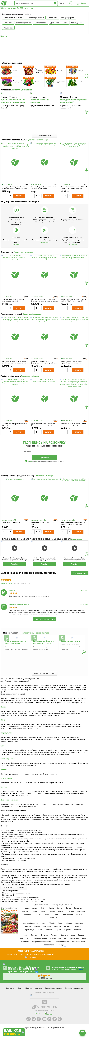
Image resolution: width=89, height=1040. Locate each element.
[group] (16, 643)
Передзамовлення (62, 942)
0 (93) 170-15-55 (27, 969)
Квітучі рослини (41, 23)
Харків (51, 908)
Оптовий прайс (48, 945)
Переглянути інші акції (22, 90)
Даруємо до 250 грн (58, 938)
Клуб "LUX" (24, 938)
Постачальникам (78, 942)
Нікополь (27, 914)
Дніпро (68, 908)
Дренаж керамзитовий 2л (11, 523)
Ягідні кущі (8, 23)
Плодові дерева (67, 18)
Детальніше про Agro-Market (14, 887)
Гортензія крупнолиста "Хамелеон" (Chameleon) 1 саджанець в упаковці (44, 424)
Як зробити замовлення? (41, 942)
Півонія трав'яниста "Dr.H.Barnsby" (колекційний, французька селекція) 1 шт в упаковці (44, 300)
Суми (56, 914)
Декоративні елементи (9, 800)
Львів (43, 911)
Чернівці (67, 926)
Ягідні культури (6, 733)
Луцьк (71, 911)
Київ (42, 908)
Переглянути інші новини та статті (34, 633)
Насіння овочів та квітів (13, 18)
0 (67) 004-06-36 (28, 972)
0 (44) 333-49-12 (14, 969)
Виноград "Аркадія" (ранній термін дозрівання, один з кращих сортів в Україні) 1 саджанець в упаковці (14, 362)
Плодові (4, 720)
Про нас (34, 935)
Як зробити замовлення (74, 988)
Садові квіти (52, 18)
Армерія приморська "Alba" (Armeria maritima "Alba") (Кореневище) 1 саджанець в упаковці (73, 300)
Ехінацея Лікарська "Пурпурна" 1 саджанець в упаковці (13, 300)
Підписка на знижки (39, 938)
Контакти (44, 935)
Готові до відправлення (35, 18)
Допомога (25, 942)
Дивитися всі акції (44, 135)
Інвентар (4, 787)
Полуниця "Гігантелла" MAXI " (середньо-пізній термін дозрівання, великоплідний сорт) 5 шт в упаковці (44, 362)
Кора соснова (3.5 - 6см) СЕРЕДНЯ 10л (43, 523)
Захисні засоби (6, 778)
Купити (19, 196)
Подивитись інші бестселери (37, 140)
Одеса (59, 908)
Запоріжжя (78, 908)
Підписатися (44, 458)
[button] (86, 76)
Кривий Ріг (62, 911)
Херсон (34, 911)
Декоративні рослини (58, 23)
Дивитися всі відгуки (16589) (44, 619)
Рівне (47, 914)
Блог (25, 935)
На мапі (81, 969)
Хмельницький (67, 914)
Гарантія (54, 935)
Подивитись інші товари (44, 476)
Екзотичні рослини (23, 23)
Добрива (4, 770)
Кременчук (29, 930)
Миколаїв (81, 911)
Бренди (60, 945)
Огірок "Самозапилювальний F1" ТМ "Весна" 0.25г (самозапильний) (74, 188)
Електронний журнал (53, 988)
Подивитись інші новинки (23, 252)
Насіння (3, 707)
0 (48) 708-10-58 (14, 972)
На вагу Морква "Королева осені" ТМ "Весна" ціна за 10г (43, 188)
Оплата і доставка (67, 935)
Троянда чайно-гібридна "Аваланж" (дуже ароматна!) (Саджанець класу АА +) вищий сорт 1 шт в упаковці (14, 188)
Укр (60, 3)
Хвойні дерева (76, 23)
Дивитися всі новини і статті (44, 673)
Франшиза (10, 988)
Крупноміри (8, 28)
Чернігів (79, 914)
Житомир (53, 918)
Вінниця (52, 911)
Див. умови (16, 244)
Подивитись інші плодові (32, 314)
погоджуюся (34, 461)
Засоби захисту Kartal (77, 938)
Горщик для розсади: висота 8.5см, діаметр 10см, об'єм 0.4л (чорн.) (73, 523)
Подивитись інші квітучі (30, 376)
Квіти (2, 746)
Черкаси (25, 911)
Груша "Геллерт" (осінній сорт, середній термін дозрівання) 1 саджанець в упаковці (71, 362)
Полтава (38, 914)
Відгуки (81, 935)
